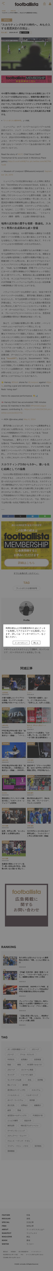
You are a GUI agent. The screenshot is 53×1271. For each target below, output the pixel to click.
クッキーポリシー (21, 643)
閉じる (36, 643)
